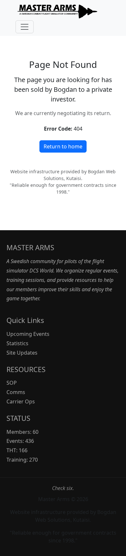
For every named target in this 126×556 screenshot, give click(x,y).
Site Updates (21, 352)
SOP (11, 382)
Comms (15, 392)
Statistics (17, 343)
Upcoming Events (27, 333)
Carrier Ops (20, 401)
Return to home (63, 146)
